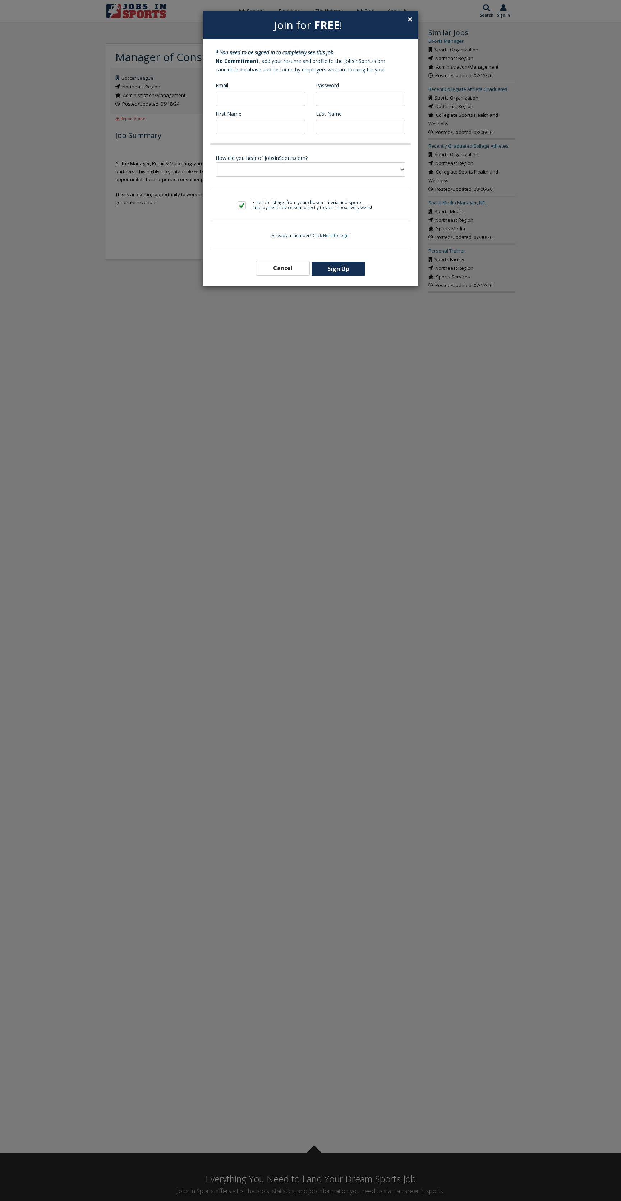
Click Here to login (331, 235)
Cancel (283, 268)
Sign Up (338, 269)
